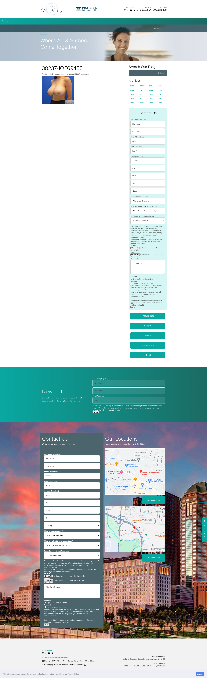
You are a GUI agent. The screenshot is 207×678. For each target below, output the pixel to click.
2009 (132, 103)
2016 (151, 94)
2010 (160, 99)
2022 (132, 90)
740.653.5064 (144, 10)
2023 (160, 86)
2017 (141, 94)
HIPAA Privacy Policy (59, 661)
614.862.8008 (160, 10)
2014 (132, 99)
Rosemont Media (76, 665)
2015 (160, 94)
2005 (161, 103)
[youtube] (131, 10)
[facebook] (127, 10)
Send (133, 307)
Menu (5, 21)
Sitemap (47, 661)
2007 (142, 103)
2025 (142, 86)
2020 (151, 90)
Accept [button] (199, 674)
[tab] (147, 316)
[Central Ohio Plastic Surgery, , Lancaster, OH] (51, 9)
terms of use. (148, 283)
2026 (132, 86)
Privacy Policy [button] (73, 674)
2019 (160, 90)
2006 (151, 103)
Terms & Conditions (87, 661)
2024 (151, 86)
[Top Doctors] (86, 9)
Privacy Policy (73, 661)
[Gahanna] (135, 529)
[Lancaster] (135, 471)
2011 (150, 99)
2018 (132, 94)
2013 (141, 99)
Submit (95, 412)
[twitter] (134, 10)
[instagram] (125, 10)
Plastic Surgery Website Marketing (55, 665)
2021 (141, 90)
